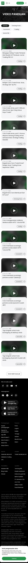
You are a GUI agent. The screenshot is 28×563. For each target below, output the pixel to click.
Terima (14, 558)
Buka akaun (20, 3)
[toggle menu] (26, 3)
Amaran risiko (5, 530)
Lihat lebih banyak (14, 374)
